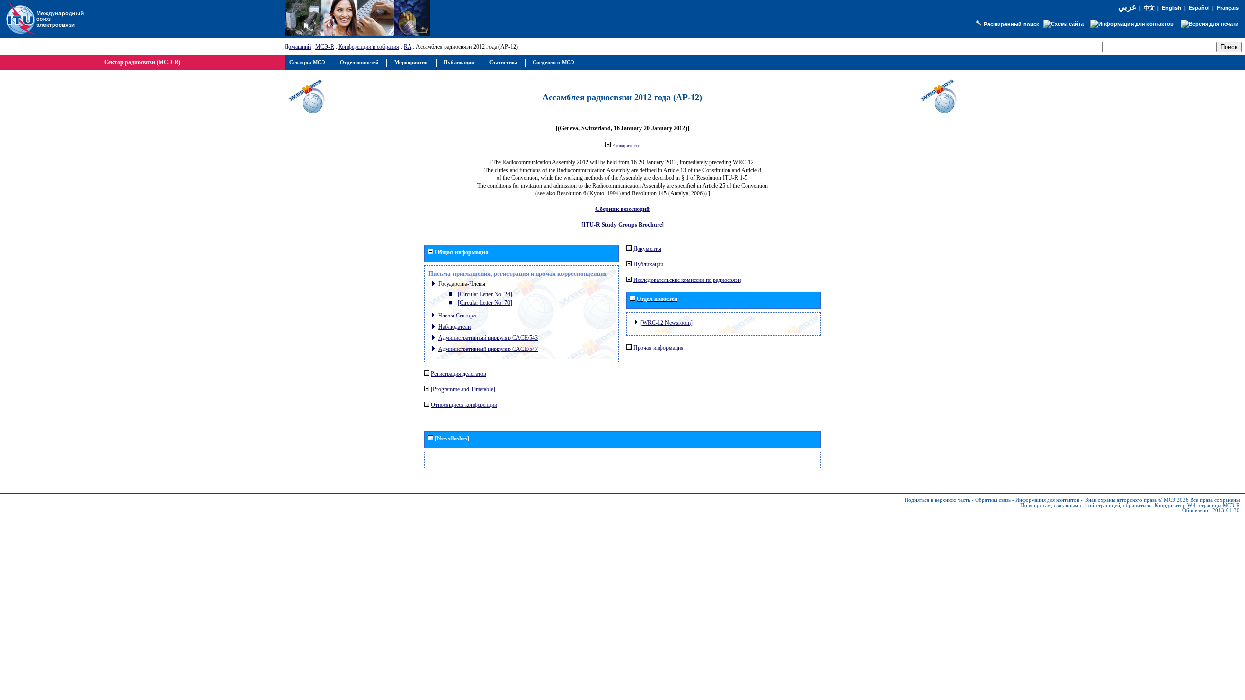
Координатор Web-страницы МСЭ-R (1197, 505)
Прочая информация (658, 347)
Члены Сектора (457, 315)
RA (407, 46)
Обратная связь (993, 500)
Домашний (298, 46)
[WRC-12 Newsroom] (666, 322)
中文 (1149, 8)
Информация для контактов (1047, 500)
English (1171, 8)
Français (1228, 8)
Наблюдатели (454, 326)
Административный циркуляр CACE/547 (488, 349)
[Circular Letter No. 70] (485, 302)
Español (1199, 8)
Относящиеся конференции (464, 405)
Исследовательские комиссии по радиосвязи (687, 280)
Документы (647, 248)
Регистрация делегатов (458, 373)
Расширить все (626, 145)
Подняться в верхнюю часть (937, 500)
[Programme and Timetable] (463, 389)
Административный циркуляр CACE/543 (488, 337)
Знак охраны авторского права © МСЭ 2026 (1137, 500)
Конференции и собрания (368, 46)
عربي (1127, 7)
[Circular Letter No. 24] (485, 294)
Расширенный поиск (1011, 24)
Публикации (648, 264)
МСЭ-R (324, 46)
